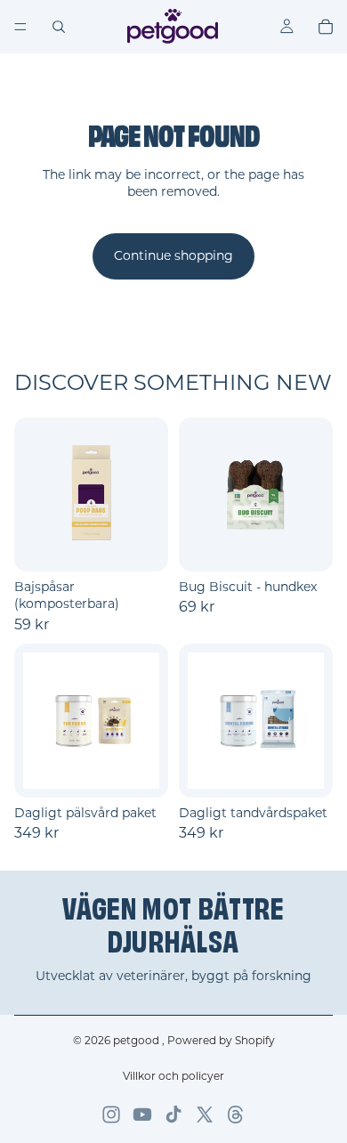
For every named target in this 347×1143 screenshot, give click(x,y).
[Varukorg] (325, 26)
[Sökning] (58, 26)
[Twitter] (204, 1114)
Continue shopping (173, 255)
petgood (137, 1040)
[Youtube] (142, 1114)
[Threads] (235, 1114)
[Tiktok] (173, 1114)
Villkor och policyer (173, 1075)
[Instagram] (111, 1114)
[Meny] (20, 26)
